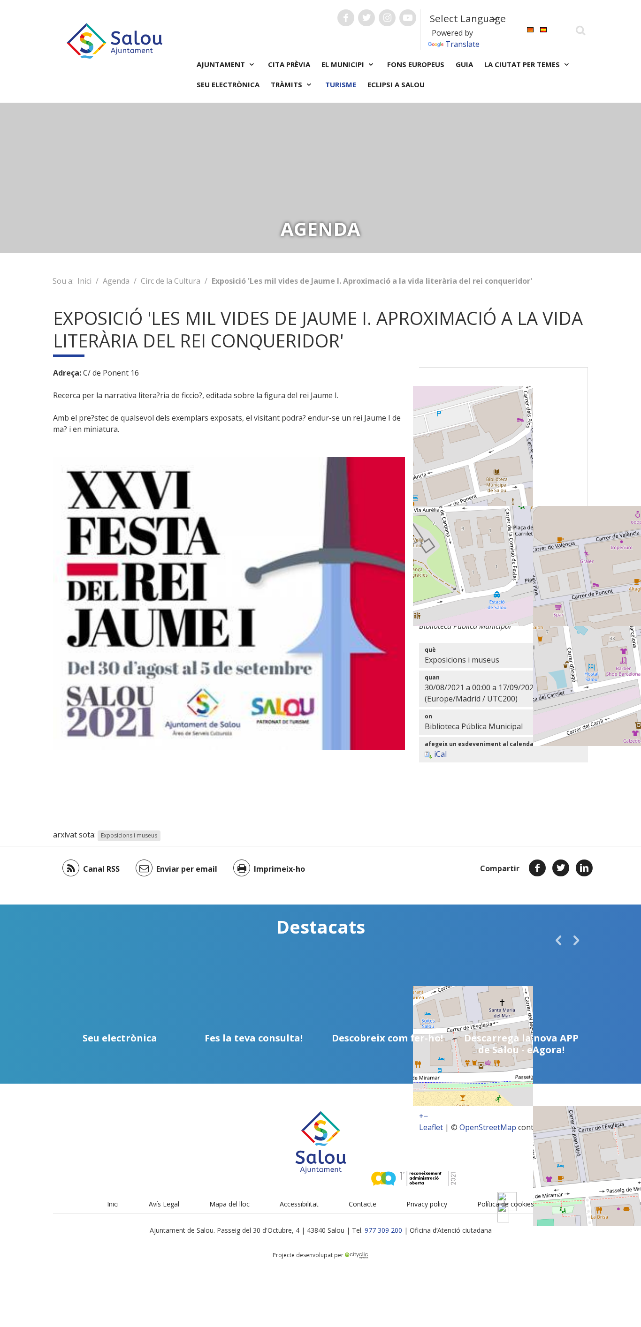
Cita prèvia (289, 64)
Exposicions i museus (129, 835)
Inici (84, 281)
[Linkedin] (584, 868)
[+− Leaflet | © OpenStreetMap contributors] (503, 484)
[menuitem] (530, 29)
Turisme (340, 84)
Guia (464, 64)
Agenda (116, 281)
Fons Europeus (415, 64)
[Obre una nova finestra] (345, 17)
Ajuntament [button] (222, 64)
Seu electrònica (228, 84)
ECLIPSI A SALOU (396, 84)
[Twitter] (560, 868)
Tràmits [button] (287, 84)
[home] (114, 40)
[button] (558, 940)
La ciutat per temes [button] (523, 64)
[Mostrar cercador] (580, 30)
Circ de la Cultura (170, 281)
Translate (462, 44)
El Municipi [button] (343, 64)
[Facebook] (537, 868)
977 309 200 (383, 1230)
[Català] (530, 28)
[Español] (543, 28)
